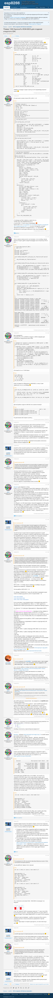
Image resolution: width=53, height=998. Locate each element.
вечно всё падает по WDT (20, 649)
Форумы (6, 7)
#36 (48, 821)
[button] (18, 7)
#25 (48, 422)
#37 (48, 855)
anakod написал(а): (19, 462)
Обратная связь (15, 994)
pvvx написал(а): (18, 523)
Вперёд (17, 36)
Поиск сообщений (16, 9)
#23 (48, 236)
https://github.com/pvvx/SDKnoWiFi (22, 756)
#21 (48, 38)
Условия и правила (23, 994)
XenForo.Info (11, 996)
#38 (48, 927)
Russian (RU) (7, 994)
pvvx (5, 33)
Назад (5, 36)
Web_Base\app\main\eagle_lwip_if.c (32, 734)
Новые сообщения (7, 9)
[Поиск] (48, 7)
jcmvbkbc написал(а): (19, 687)
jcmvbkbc (35, 575)
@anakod (16, 487)
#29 (48, 519)
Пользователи (23, 7)
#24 (48, 333)
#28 (48, 484)
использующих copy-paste (40, 647)
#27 (48, 458)
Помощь (45, 994)
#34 (48, 732)
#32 (48, 683)
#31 (48, 655)
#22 (48, 95)
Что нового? (14, 7)
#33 (48, 719)
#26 (48, 445)
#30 (48, 552)
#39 (48, 944)
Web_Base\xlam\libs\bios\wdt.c (34, 650)
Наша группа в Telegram (35, 24)
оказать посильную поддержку (18, 17)
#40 (48, 971)
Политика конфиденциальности (36, 994)
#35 (48, 749)
